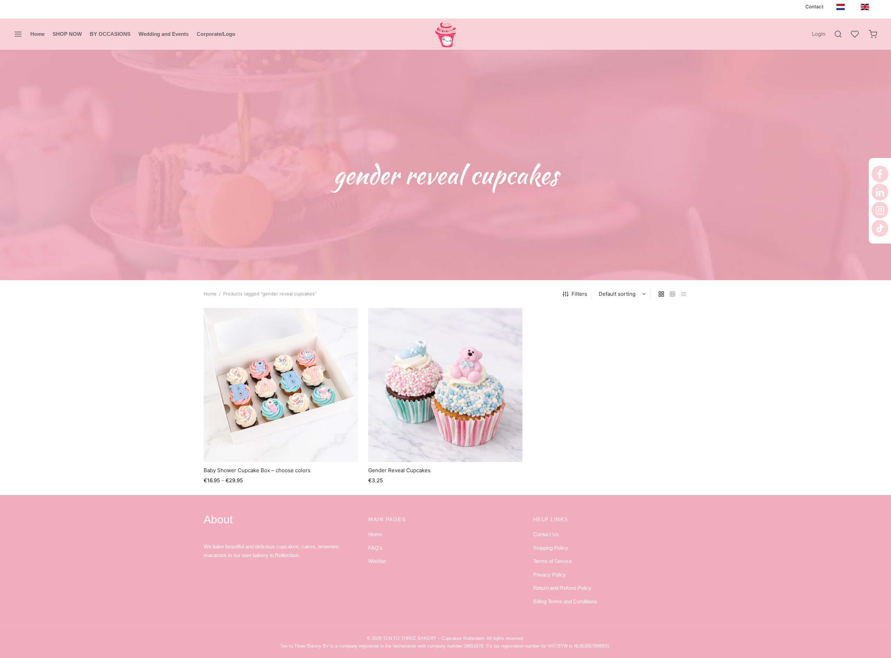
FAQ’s (375, 548)
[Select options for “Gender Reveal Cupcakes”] (445, 446)
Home (37, 34)
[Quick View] (297, 446)
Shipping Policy (550, 548)
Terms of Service (552, 561)
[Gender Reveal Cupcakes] (445, 385)
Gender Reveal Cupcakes (399, 470)
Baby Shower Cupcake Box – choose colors (257, 470)
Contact (814, 6)
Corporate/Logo (216, 34)
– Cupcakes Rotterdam (433, 638)
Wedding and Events (164, 34)
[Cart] (873, 34)
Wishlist (377, 561)
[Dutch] (840, 7)
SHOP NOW (67, 34)
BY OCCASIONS (110, 34)
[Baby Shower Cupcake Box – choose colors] (281, 385)
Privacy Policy (549, 575)
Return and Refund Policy (562, 588)
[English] (865, 7)
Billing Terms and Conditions (565, 601)
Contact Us (546, 534)
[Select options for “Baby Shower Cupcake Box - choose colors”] (281, 446)
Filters (579, 294)
